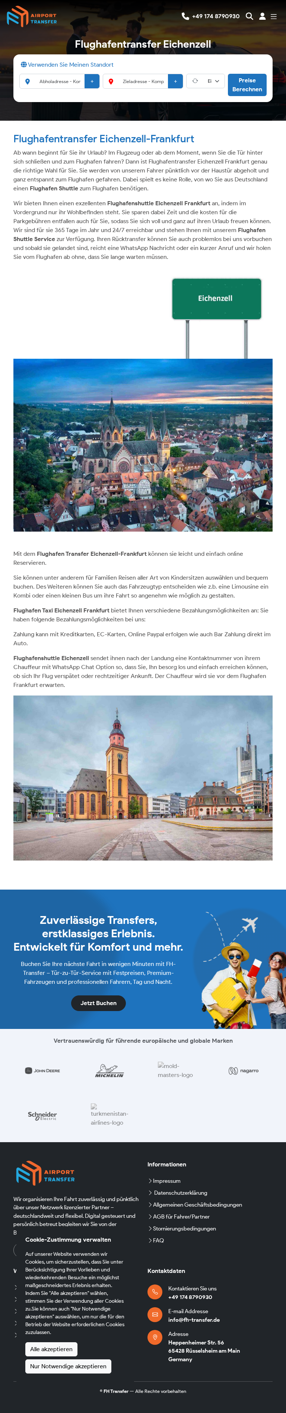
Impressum (167, 1181)
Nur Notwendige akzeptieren (68, 1366)
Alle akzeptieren (51, 1349)
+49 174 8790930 (190, 1297)
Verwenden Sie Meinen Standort (70, 64)
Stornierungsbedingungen (184, 1228)
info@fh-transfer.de (194, 1320)
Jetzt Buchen (98, 1003)
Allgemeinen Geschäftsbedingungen (197, 1204)
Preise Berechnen (247, 85)
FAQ (158, 1240)
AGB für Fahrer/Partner (181, 1216)
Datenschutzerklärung (180, 1192)
